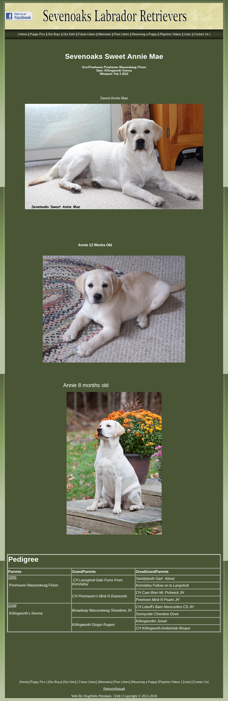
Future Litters (87, 682)
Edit (117, 696)
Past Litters (121, 682)
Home (24, 682)
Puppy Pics (38, 682)
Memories (105, 682)
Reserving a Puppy (144, 682)
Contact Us (200, 682)
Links (187, 682)
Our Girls (69, 682)
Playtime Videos (170, 682)
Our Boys (55, 682)
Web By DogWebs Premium (91, 696)
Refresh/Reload (114, 689)
